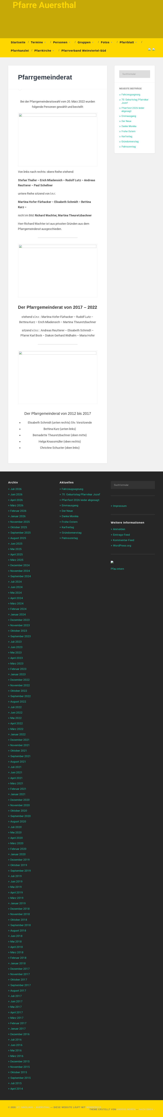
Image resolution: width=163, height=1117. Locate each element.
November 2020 (20, 805)
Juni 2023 (16, 647)
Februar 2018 (18, 957)
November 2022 (20, 685)
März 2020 (16, 843)
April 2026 (16, 500)
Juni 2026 (16, 494)
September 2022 (20, 696)
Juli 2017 (16, 996)
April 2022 (16, 723)
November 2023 (20, 625)
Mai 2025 (16, 549)
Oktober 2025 (18, 527)
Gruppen (84, 42)
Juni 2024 (16, 587)
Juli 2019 (16, 876)
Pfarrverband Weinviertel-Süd (83, 50)
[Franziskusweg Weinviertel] (153, 48)
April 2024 (16, 598)
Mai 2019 (16, 887)
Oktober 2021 (18, 750)
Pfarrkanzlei (20, 50)
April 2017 (16, 1012)
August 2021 (18, 761)
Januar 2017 (18, 1028)
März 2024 (16, 603)
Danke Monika (128, 126)
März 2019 (16, 897)
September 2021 (20, 756)
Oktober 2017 (18, 979)
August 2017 (18, 990)
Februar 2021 (18, 788)
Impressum (120, 505)
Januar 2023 (18, 674)
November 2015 (20, 1066)
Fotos (105, 42)
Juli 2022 (16, 707)
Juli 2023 (16, 641)
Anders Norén (126, 1109)
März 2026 (16, 505)
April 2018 (16, 947)
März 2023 (16, 663)
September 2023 (20, 636)
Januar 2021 (18, 794)
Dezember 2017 (20, 968)
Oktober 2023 (18, 630)
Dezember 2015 (20, 1061)
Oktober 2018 (18, 919)
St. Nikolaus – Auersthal (33, 1107)
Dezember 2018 (20, 908)
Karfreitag (126, 136)
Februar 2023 (18, 669)
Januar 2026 (18, 516)
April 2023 (16, 658)
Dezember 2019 (20, 859)
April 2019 (16, 892)
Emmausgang (128, 116)
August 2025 (18, 538)
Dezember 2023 (20, 619)
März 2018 (16, 952)
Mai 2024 (16, 592)
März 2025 (16, 559)
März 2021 (16, 783)
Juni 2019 (16, 881)
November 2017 (20, 974)
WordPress (93, 1107)
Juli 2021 (16, 767)
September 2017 (20, 985)
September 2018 (20, 925)
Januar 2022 (18, 734)
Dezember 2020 (20, 799)
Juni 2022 (16, 712)
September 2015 (20, 1077)
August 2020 (18, 821)
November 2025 (20, 521)
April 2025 (16, 554)
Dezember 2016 (20, 1034)
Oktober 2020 (18, 810)
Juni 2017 (16, 1001)
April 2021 (16, 778)
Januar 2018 (18, 963)
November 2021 (20, 745)
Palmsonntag (128, 146)
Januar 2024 (18, 614)
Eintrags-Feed (121, 534)
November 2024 (20, 570)
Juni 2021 (16, 772)
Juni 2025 (16, 543)
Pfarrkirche (42, 50)
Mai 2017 (16, 1006)
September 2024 (20, 576)
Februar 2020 (18, 848)
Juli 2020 (16, 827)
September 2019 (20, 870)
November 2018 (20, 914)
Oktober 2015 (18, 1072)
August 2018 (18, 930)
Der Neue (126, 121)
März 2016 (16, 1056)
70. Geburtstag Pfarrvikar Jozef (81, 494)
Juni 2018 (16, 936)
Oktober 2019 (18, 865)
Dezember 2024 (20, 565)
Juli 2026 (16, 489)
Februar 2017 (18, 1023)
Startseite (18, 42)
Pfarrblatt (127, 42)
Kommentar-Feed (123, 540)
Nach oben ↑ (147, 1109)
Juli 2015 (16, 1083)
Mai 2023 (16, 652)
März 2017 (16, 1017)
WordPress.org (122, 545)
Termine (37, 42)
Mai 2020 (16, 832)
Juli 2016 (16, 1039)
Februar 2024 (18, 608)
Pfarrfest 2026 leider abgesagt (80, 500)
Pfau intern (117, 568)
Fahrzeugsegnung (130, 94)
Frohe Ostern (128, 131)
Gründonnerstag (129, 141)
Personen (60, 42)
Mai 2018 (16, 941)
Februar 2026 (18, 510)
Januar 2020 (18, 854)
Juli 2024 (16, 581)
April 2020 (16, 837)
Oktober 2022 (18, 690)
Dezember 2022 (20, 679)
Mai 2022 (16, 718)
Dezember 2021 (20, 739)
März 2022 (16, 729)
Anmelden (119, 529)
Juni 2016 (16, 1045)
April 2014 (16, 1088)
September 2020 (20, 816)
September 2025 (20, 532)
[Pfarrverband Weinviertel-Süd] (149, 48)
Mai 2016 (16, 1050)
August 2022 (18, 701)
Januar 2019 (18, 903)
